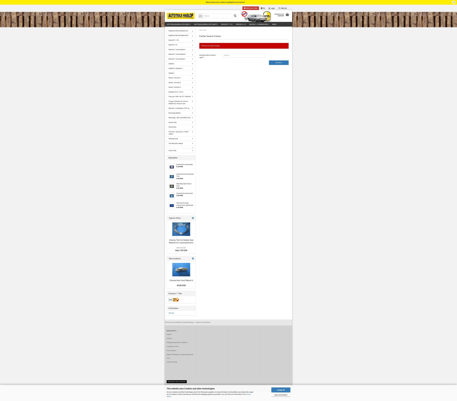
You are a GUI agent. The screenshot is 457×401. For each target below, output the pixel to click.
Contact (169, 338)
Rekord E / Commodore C (177, 59)
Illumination (172, 127)
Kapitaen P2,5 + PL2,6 (176, 92)
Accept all (281, 390)
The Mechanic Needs (176, 143)
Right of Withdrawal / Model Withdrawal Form (180, 356)
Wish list (283, 8)
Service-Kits (173, 122)
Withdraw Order (252, 8)
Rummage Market (175, 113)
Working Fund (173, 139)
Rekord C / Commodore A (259, 24)
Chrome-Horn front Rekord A (181, 280)
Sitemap (171, 313)
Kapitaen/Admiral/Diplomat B (206, 24)
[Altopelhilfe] (181, 16)
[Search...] (235, 16)
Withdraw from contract (177, 381)
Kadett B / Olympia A (175, 68)
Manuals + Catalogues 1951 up (179, 108)
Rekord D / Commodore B (177, 54)
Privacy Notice (171, 350)
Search (279, 63)
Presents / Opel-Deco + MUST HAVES (179, 133)
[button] (263, 8)
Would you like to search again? (207, 56)
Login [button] (272, 8)
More (274, 24)
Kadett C (171, 73)
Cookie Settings (172, 362)
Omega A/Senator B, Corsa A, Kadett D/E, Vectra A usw (178, 102)
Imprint (169, 334)
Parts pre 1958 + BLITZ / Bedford (180, 96)
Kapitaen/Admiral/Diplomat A (178, 24)
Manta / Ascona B (175, 82)
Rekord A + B (241, 24)
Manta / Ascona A (175, 78)
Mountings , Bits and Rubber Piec (180, 117)
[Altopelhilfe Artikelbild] (181, 229)
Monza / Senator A (175, 87)
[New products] (193, 258)
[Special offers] (193, 218)
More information (280, 395)
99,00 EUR (181, 285)
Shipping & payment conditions (177, 342)
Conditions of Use (173, 346)
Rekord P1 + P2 (226, 24)
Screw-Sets (172, 150)
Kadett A (171, 64)
